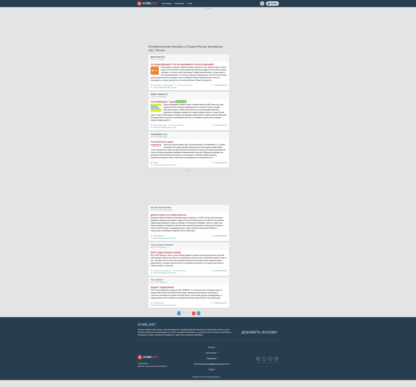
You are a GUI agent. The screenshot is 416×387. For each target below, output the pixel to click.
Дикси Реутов (157, 57)
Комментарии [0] (221, 85)
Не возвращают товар (163, 101)
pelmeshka (162, 96)
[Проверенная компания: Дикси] (164, 57)
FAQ (211, 369)
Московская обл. (165, 87)
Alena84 (161, 59)
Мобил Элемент (158, 94)
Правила (211, 358)
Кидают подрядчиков (162, 287)
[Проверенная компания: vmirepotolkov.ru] (166, 134)
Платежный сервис (160, 125)
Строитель (162, 282)
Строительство (180, 270)
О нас (189, 3)
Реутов (174, 87)
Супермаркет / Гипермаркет (163, 85)
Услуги (155, 162)
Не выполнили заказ (162, 141)
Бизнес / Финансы (177, 125)
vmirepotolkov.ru (158, 134)
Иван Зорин (163, 137)
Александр (162, 247)
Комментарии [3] (221, 125)
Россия (155, 87)
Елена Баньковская (166, 210)
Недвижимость (158, 236)
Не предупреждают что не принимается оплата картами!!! (182, 64)
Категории (167, 3)
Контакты (211, 352)
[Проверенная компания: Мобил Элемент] (166, 94)
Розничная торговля (185, 85)
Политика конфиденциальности (211, 364)
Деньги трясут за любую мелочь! (169, 214)
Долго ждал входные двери (166, 252)
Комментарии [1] (221, 303)
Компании (179, 3)
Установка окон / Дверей (162, 270)
